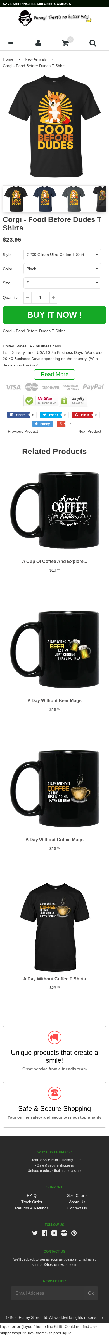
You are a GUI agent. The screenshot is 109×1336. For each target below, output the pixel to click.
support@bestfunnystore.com (54, 1265)
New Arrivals (36, 59)
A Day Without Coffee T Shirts (54, 979)
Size (6, 283)
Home (8, 59)
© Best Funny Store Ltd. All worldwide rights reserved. (53, 1317)
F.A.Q (32, 1195)
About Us (77, 1202)
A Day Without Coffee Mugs (54, 839)
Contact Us (77, 1208)
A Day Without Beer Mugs (54, 700)
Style (7, 254)
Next (101, 199)
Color (7, 269)
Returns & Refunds (32, 1208)
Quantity (10, 297)
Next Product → (92, 431)
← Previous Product (20, 431)
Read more (54, 374)
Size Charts (77, 1195)
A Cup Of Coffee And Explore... (54, 561)
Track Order (31, 1202)
